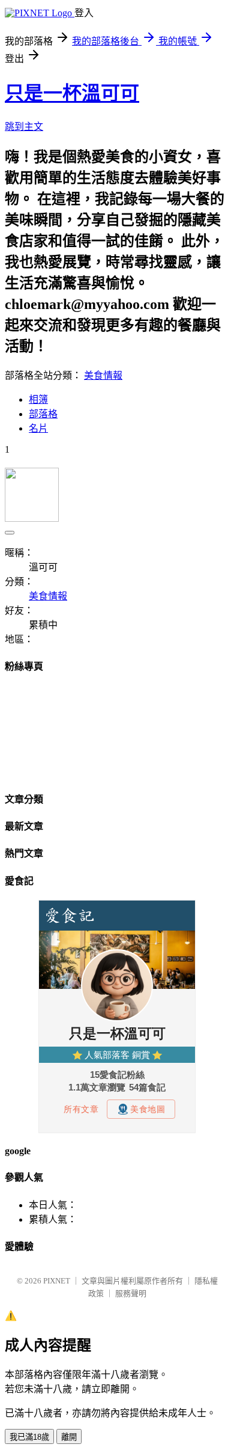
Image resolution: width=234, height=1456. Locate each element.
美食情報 (103, 375)
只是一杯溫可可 (72, 93)
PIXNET (56, 1280)
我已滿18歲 (29, 1437)
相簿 (38, 399)
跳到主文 (24, 126)
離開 (69, 1437)
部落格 (43, 414)
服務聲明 (130, 1293)
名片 (38, 428)
